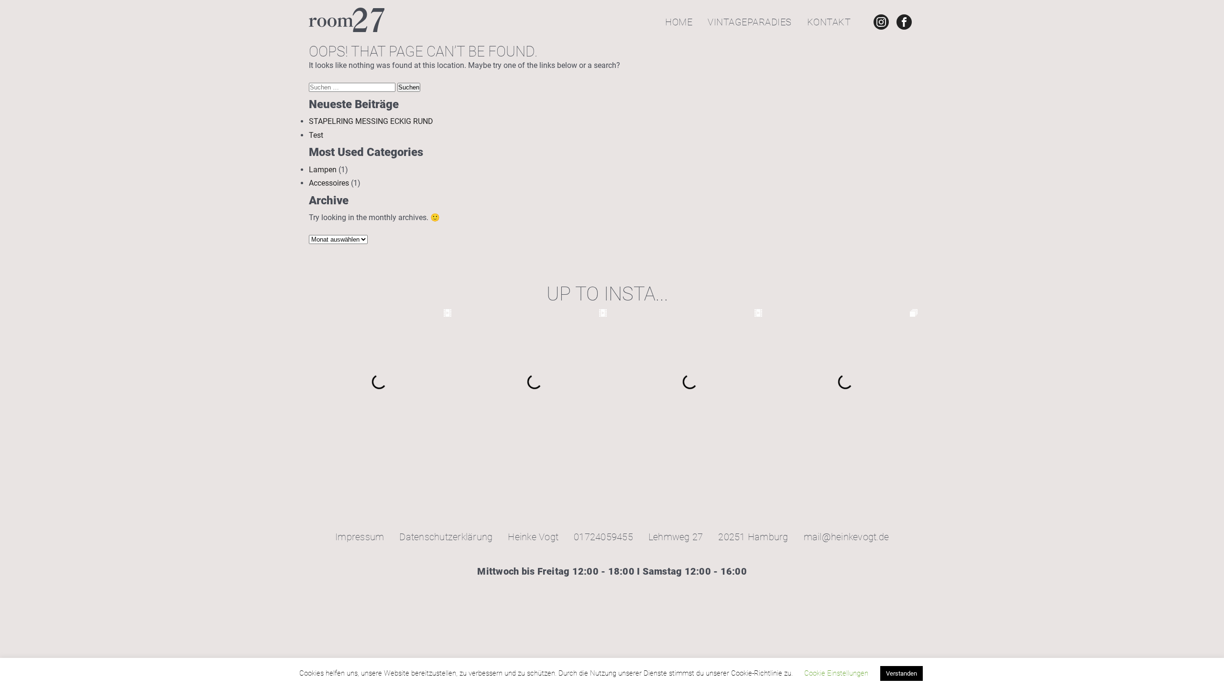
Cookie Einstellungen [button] (836, 673)
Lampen (323, 169)
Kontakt (829, 22)
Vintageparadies (750, 22)
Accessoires (329, 183)
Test (316, 135)
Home (678, 22)
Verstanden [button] (901, 673)
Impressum (359, 537)
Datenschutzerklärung (445, 537)
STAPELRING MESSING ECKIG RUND (371, 121)
